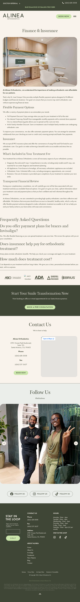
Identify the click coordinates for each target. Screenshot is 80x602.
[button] (40, 7)
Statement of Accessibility (52, 572)
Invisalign (30, 553)
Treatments (30, 555)
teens (41, 585)
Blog (28, 560)
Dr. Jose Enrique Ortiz (18, 97)
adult (47, 585)
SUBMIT (13, 538)
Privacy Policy (31, 572)
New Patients (31, 558)
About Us (30, 550)
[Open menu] (74, 16)
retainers (25, 174)
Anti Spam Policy (40, 572)
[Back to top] (40, 594)
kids (38, 585)
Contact (29, 563)
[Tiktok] (65, 537)
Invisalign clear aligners (68, 585)
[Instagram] (54, 537)
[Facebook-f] (60, 537)
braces (35, 587)
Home (29, 547)
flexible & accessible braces (24, 588)
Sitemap (24, 572)
